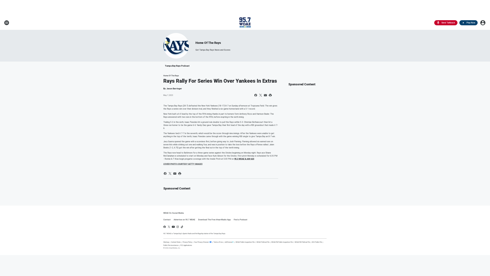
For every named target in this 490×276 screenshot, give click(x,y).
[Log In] (483, 22)
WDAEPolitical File (262, 242)
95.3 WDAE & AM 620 (244, 159)
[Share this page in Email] (265, 95)
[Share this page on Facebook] (256, 95)
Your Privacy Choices (201, 242)
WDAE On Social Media (173, 213)
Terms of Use (218, 242)
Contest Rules (176, 242)
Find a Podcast (240, 219)
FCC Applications (186, 245)
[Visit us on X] (168, 226)
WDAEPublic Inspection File (245, 242)
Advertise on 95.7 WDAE (184, 219)
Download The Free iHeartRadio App (214, 219)
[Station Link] (245, 22)
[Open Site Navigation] (6, 22)
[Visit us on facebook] (164, 226)
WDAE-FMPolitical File (302, 242)
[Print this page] (270, 95)
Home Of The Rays (208, 43)
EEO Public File (317, 242)
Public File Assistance (170, 245)
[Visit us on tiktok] (181, 226)
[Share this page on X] (260, 95)
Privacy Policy (187, 242)
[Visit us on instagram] (177, 226)
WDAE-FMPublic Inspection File (282, 242)
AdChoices (228, 242)
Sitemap (166, 242)
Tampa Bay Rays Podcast (177, 66)
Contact (167, 219)
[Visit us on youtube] (173, 226)
